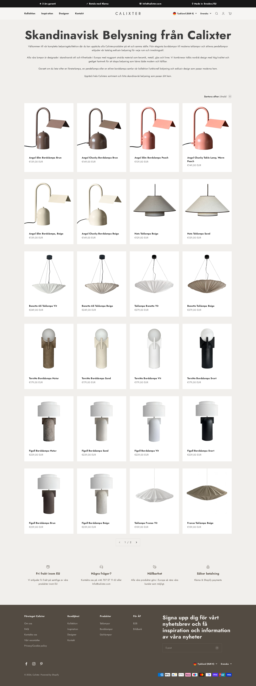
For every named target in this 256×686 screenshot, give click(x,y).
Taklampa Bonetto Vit (146, 306)
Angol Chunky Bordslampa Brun (100, 157)
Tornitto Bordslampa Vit (148, 378)
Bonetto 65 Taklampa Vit (43, 306)
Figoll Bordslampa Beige (95, 523)
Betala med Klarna (98, 3)
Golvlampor (106, 634)
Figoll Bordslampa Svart (200, 450)
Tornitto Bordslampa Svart (201, 378)
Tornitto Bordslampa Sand (96, 378)
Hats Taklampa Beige (146, 233)
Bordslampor (106, 629)
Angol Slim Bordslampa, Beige (46, 233)
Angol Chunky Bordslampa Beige (100, 233)
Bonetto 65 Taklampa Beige (97, 306)
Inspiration (47, 13)
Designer (64, 13)
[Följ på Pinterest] (41, 664)
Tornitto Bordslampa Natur (44, 378)
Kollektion (29, 13)
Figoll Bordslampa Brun (42, 523)
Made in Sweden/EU (204, 3)
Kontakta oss (30, 634)
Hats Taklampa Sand (198, 233)
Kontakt (79, 13)
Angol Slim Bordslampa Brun (45, 157)
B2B (135, 623)
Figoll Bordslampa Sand (95, 450)
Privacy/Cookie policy (35, 645)
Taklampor (105, 623)
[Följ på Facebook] (26, 664)
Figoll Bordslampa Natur (43, 450)
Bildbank (137, 629)
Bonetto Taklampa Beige (201, 306)
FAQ (26, 629)
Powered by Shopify (50, 674)
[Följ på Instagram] (34, 664)
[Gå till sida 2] (136, 542)
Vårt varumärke (32, 640)
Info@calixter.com (151, 3)
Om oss (28, 623)
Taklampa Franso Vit (146, 523)
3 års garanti (48, 3)
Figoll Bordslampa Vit (147, 450)
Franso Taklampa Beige (200, 523)
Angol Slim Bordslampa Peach (151, 157)
